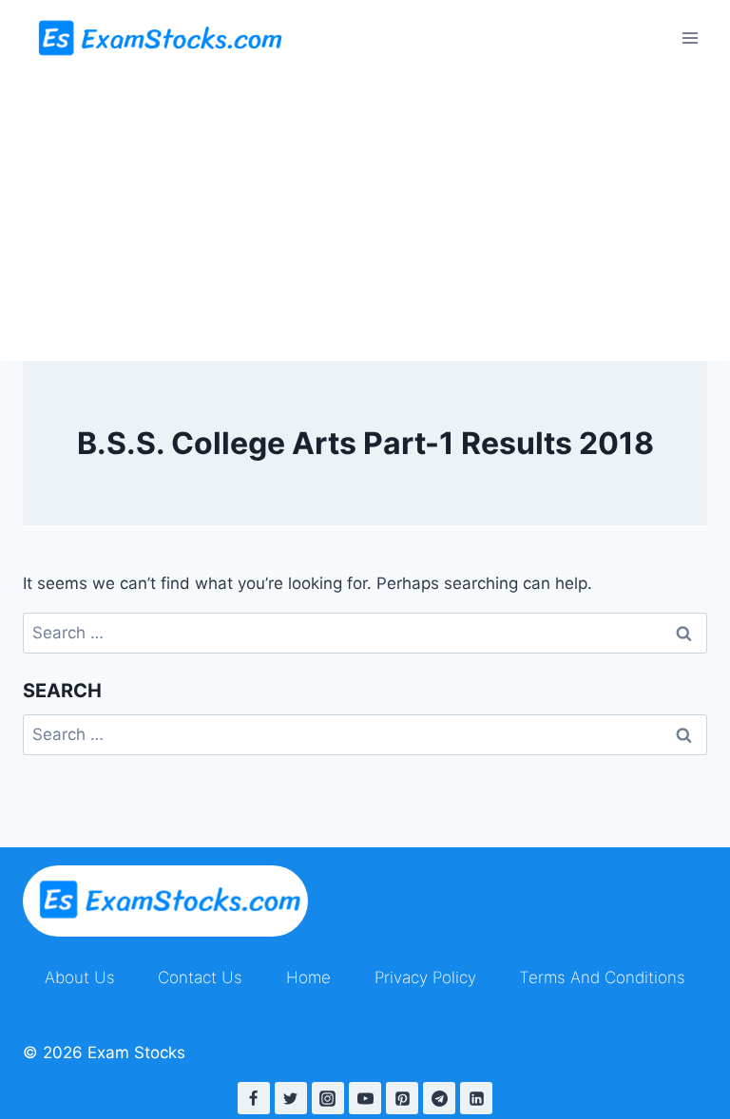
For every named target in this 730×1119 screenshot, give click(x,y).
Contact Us (200, 977)
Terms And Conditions (602, 977)
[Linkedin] (476, 1098)
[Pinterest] (402, 1098)
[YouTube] (365, 1098)
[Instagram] (328, 1098)
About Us (80, 977)
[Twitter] (291, 1098)
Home (308, 977)
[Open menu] (689, 37)
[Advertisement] (365, 218)
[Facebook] (254, 1098)
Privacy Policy (425, 977)
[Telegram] (439, 1098)
